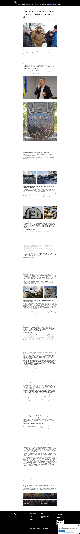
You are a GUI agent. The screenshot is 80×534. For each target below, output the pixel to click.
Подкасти (36, 4)
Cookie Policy (65, 532)
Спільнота (44, 4)
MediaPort (15, 8)
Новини (23, 4)
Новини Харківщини (33, 513)
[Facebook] (49, 20)
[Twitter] (51, 20)
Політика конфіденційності (70, 532)
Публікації (28, 4)
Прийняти (61, 530)
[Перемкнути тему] (78, 532)
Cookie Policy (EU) (43, 518)
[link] (14, 518)
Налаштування (75, 530)
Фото (40, 4)
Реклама (54, 4)
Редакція (59, 4)
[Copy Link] (56, 20)
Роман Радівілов (31, 426)
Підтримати (50, 4)
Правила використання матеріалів (45, 517)
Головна (19, 4)
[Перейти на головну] (16, 2)
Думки (32, 4)
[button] (78, 525)
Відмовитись (69, 530)
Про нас (42, 513)
